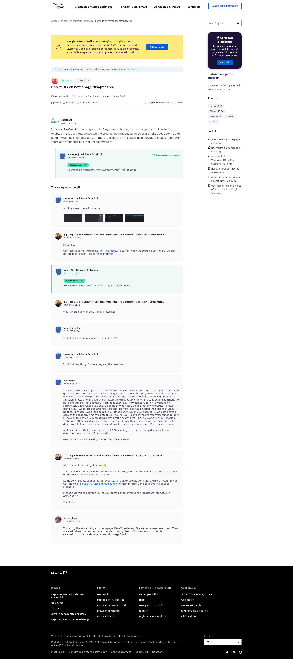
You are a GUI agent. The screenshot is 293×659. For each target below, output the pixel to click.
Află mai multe (157, 47)
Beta (142, 599)
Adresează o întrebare (167, 6)
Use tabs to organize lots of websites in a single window (226, 189)
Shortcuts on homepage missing (225, 141)
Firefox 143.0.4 (217, 111)
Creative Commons (73, 645)
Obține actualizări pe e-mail (224, 85)
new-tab (213, 122)
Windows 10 (215, 116)
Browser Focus (106, 616)
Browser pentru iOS (108, 610)
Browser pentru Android (111, 605)
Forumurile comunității (133, 6)
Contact (157, 651)
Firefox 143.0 (216, 106)
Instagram (240, 652)
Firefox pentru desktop (111, 599)
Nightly (143, 610)
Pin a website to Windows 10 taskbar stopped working (223, 160)
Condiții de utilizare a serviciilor (88, 651)
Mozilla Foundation (129, 636)
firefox (230, 116)
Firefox (88, 21)
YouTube (234, 652)
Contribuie (193, 6)
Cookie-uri (141, 651)
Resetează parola (191, 605)
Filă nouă (70, 102)
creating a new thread (165, 471)
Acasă (54, 21)
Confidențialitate (121, 651)
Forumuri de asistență (71, 21)
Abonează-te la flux (219, 89)
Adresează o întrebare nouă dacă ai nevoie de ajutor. (113, 69)
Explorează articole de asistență (93, 6)
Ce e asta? (187, 599)
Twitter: (56, 608)
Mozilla (59, 573)
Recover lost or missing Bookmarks (225, 170)
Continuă (224, 62)
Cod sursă (57, 602)
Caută (238, 23)
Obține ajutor (189, 616)
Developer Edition (150, 594)
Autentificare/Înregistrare (225, 6)
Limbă (207, 636)
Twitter (227, 652)
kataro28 (66, 119)
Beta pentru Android (151, 605)
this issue (110, 250)
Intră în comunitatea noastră (68, 613)
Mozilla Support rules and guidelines (95, 483)
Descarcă (102, 594)
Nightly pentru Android (153, 616)
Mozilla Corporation (104, 636)
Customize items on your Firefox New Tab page (226, 179)
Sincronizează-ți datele (194, 610)
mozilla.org (58, 651)
